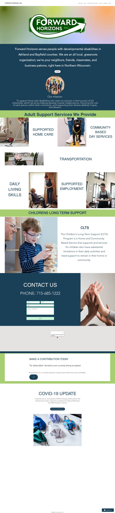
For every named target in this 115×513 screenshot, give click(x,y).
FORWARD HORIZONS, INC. (13, 3)
